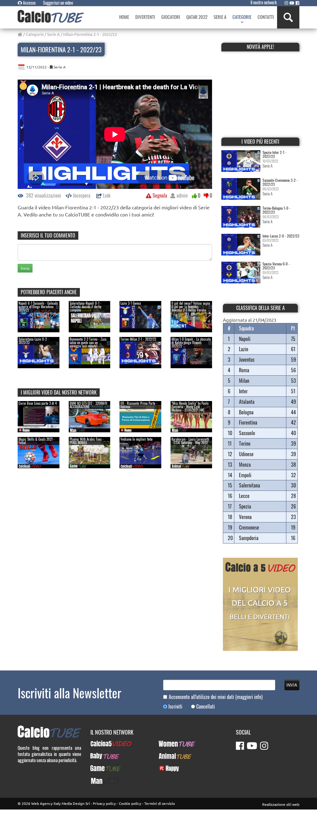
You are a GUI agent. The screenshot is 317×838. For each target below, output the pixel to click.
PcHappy (166, 768)
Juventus (246, 359)
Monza (245, 464)
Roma (244, 370)
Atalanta (246, 401)
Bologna (246, 412)
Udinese (246, 454)
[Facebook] (297, 3)
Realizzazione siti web (280, 804)
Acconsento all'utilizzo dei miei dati (216, 697)
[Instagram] (286, 3)
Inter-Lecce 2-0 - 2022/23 (281, 235)
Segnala (159, 195)
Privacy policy (104, 803)
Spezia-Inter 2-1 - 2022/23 (275, 154)
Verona (245, 517)
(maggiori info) (249, 697)
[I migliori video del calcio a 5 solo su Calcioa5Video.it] (260, 603)
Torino (244, 443)
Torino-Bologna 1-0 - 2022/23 (276, 210)
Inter (243, 391)
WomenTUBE (170, 743)
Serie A (53, 34)
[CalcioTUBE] (51, 16)
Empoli (245, 475)
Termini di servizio (159, 803)
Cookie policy (130, 803)
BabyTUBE (99, 756)
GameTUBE (100, 768)
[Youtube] (291, 3)
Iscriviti (175, 706)
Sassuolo (247, 433)
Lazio (243, 349)
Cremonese (249, 527)
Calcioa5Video (103, 743)
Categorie (35, 34)
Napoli (244, 339)
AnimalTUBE (169, 756)
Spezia (245, 506)
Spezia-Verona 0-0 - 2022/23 (276, 265)
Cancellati (205, 706)
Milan (244, 380)
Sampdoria (248, 538)
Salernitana (249, 485)
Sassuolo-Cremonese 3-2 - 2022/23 (280, 182)
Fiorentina (248, 422)
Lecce (244, 496)
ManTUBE (99, 781)
